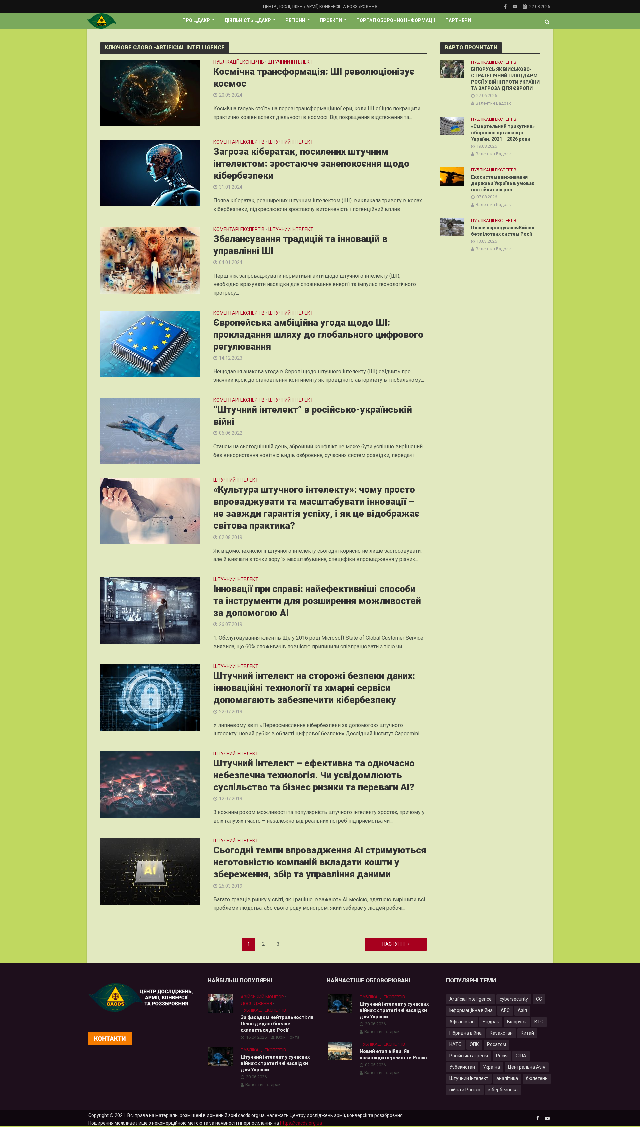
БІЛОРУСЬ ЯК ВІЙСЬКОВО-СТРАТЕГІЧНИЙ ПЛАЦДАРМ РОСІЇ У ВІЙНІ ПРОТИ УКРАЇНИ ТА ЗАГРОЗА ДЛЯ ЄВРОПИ (505, 79)
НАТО (455, 1044)
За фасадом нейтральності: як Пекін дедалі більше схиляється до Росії (277, 1024)
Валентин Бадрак (493, 103)
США (521, 1055)
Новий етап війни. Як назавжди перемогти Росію (393, 1054)
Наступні (393, 944)
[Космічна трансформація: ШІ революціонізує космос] (150, 92)
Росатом (496, 1044)
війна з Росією (464, 1089)
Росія (502, 1055)
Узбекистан (462, 1067)
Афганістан (462, 1021)
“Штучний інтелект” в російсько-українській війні (312, 415)
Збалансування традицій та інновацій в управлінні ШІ (300, 244)
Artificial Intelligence (470, 999)
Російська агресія (468, 1055)
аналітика (507, 1078)
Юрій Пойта (287, 1037)
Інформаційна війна (471, 1010)
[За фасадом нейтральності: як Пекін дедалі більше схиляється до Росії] (220, 1003)
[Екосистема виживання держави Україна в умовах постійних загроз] (452, 176)
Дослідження (256, 1003)
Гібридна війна (465, 1033)
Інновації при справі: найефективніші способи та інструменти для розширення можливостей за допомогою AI (317, 600)
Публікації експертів (238, 62)
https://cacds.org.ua (301, 1123)
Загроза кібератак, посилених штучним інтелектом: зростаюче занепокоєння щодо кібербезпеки (311, 163)
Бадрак (491, 1021)
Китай (527, 1033)
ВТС (538, 1021)
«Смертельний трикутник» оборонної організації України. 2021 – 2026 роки (503, 133)
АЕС (505, 1010)
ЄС (539, 999)
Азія (522, 1010)
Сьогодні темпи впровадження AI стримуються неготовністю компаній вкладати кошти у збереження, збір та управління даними (319, 862)
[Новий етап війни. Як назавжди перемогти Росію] (340, 1051)
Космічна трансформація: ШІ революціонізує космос (313, 77)
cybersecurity (514, 999)
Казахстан (501, 1033)
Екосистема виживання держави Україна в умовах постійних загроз (502, 183)
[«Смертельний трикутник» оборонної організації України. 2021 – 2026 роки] (452, 125)
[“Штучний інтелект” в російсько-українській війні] (150, 430)
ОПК (474, 1044)
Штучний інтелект (290, 62)
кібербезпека (503, 1089)
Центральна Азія (526, 1067)
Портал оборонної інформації (395, 20)
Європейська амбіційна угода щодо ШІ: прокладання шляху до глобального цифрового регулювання (318, 334)
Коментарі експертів (239, 142)
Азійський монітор (262, 996)
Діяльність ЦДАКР (247, 20)
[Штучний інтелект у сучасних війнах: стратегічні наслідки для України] (220, 1056)
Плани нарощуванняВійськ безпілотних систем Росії (502, 231)
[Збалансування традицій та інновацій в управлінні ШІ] (150, 260)
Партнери (458, 20)
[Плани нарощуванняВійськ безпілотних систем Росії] (452, 227)
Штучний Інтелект (468, 1078)
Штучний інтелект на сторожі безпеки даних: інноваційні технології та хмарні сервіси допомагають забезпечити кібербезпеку (314, 687)
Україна (491, 1067)
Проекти (331, 20)
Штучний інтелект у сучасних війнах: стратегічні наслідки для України (275, 1063)
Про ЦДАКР (196, 20)
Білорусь (516, 1021)
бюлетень (537, 1078)
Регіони (295, 20)
